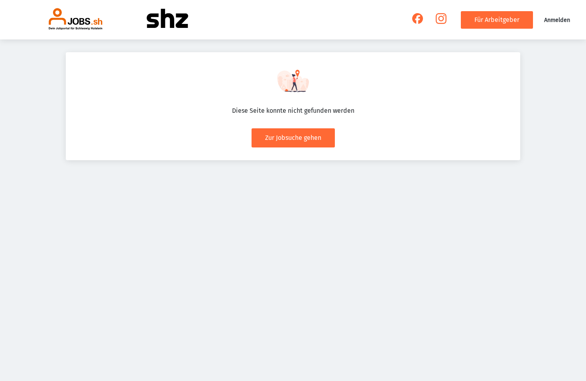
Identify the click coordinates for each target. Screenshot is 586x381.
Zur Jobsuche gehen (293, 137)
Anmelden (557, 20)
